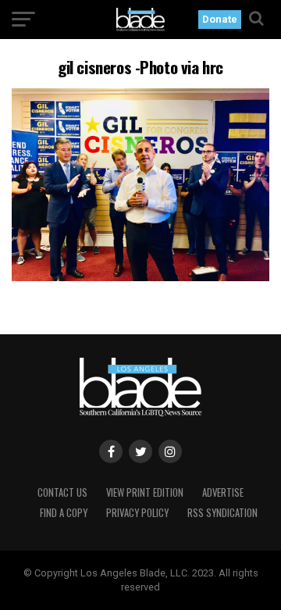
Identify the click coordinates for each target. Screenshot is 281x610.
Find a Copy (63, 512)
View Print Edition (144, 492)
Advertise (223, 492)
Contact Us (62, 492)
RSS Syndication (222, 512)
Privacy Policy (137, 512)
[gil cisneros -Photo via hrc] (140, 276)
